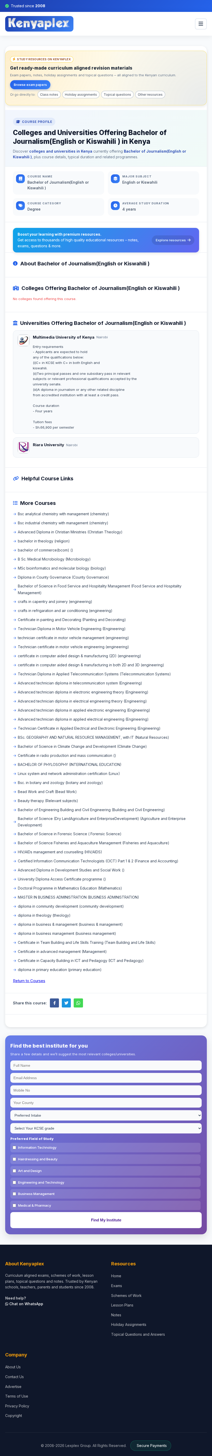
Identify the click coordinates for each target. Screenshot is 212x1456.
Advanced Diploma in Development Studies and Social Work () (71, 870)
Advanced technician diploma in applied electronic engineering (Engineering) (84, 710)
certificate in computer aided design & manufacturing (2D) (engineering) (79, 656)
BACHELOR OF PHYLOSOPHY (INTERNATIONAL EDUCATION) (70, 764)
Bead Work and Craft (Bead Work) (47, 791)
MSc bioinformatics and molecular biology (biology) (62, 568)
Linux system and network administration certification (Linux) (69, 773)
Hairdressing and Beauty (37, 1159)
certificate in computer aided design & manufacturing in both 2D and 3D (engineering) (91, 665)
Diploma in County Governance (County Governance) (63, 577)
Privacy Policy (17, 1406)
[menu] (201, 23)
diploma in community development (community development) (71, 906)
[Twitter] (66, 1002)
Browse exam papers (30, 85)
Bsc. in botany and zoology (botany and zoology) (60, 782)
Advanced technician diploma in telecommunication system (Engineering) (80, 683)
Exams (116, 1285)
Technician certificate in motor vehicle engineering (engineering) (73, 647)
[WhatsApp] (78, 1002)
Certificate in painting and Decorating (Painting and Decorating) (72, 619)
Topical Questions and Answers (138, 1334)
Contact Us (14, 1377)
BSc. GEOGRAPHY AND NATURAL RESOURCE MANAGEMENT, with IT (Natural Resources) (93, 737)
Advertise (13, 1386)
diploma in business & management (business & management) (70, 924)
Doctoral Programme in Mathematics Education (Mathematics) (70, 888)
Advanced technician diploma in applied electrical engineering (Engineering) (83, 719)
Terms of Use (16, 1396)
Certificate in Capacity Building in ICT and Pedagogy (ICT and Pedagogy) (81, 960)
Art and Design (30, 1171)
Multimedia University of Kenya (63, 337)
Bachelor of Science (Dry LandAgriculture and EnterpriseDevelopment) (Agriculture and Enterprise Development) (102, 821)
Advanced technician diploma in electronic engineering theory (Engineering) (83, 692)
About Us (13, 1367)
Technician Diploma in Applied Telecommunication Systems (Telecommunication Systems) (94, 674)
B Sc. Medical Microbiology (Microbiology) (54, 559)
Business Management (36, 1194)
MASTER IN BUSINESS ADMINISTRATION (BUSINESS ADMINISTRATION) (78, 897)
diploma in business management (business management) (67, 933)
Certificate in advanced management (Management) (62, 951)
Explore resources (171, 240)
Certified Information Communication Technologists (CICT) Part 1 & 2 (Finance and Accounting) (98, 861)
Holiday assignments (81, 94)
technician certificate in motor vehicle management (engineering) (73, 638)
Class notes (49, 94)
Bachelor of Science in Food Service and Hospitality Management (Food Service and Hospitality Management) (99, 589)
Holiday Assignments (128, 1324)
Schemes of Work (126, 1295)
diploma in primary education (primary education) (60, 969)
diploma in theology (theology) (44, 915)
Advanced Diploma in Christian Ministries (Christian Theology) (70, 532)
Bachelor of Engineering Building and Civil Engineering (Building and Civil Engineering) (91, 810)
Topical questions (117, 94)
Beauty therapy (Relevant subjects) (48, 800)
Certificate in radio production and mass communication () (67, 755)
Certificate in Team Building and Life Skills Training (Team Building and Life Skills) (87, 942)
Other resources (150, 94)
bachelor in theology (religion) (44, 541)
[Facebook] (54, 1002)
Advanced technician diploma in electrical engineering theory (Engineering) (82, 701)
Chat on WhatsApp (25, 1304)
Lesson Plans (122, 1305)
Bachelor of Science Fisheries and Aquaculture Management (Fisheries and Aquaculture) (93, 843)
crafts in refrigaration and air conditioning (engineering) (65, 610)
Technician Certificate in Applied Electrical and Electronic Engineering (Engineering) (89, 728)
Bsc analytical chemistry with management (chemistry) (63, 514)
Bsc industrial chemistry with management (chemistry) (63, 523)
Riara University (48, 444)
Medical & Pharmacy (34, 1205)
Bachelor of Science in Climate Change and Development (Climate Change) (82, 746)
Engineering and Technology (41, 1182)
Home (116, 1276)
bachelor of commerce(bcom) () (45, 550)
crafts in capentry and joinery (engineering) (55, 601)
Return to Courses (29, 980)
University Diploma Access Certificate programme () (62, 879)
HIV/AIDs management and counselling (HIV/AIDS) (60, 852)
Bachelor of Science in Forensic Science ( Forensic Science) (70, 834)
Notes (116, 1315)
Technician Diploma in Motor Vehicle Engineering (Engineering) (72, 628)
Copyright (13, 1415)
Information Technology (37, 1147)
